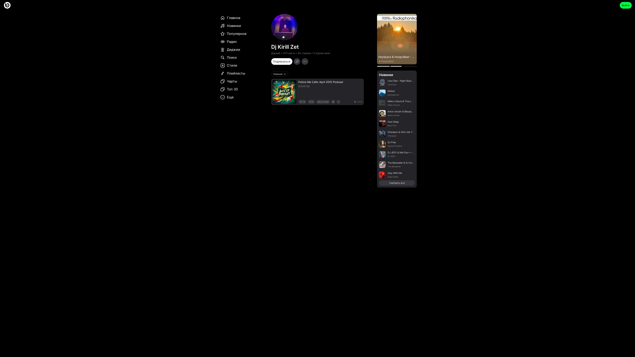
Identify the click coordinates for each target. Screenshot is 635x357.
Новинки (386, 75)
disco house (323, 101)
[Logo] (7, 5)
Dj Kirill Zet (304, 86)
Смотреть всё (397, 182)
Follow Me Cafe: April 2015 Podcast (320, 82)
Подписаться (281, 61)
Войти (626, 5)
